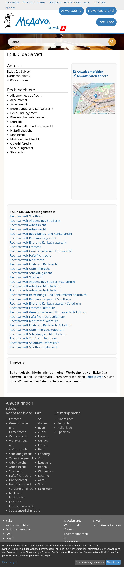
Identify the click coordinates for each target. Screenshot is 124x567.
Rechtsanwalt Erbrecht (25, 247)
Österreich (28, 2)
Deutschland (13, 2)
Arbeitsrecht (17, 462)
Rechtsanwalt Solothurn (26, 216)
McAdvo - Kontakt (18, 529)
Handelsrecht (18, 480)
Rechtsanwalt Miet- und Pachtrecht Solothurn (41, 325)
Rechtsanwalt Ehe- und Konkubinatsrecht (38, 242)
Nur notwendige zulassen (90, 562)
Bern (41, 449)
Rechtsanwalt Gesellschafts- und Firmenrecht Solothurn (48, 312)
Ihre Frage (106, 22)
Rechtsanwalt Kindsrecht (27, 260)
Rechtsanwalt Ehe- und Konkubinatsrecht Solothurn (45, 303)
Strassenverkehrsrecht (24, 510)
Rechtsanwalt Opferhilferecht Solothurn (37, 330)
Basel (42, 427)
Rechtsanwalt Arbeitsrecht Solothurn (35, 286)
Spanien (10, 7)
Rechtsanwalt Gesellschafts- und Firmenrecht (41, 251)
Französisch (65, 419)
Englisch (63, 423)
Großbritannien (72, 2)
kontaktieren (94, 377)
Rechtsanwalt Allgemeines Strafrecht (35, 221)
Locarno (43, 475)
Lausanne (44, 462)
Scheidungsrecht (20, 454)
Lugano (43, 436)
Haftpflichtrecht (20, 475)
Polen (87, 2)
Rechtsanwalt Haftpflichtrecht (30, 255)
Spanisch (63, 432)
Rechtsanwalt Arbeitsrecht (28, 225)
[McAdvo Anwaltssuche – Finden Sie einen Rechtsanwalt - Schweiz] (33, 21)
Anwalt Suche (71, 10)
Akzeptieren (113, 562)
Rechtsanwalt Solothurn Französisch (34, 343)
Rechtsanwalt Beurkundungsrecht (33, 238)
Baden (42, 467)
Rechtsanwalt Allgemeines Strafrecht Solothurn (42, 282)
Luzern (42, 445)
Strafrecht (16, 471)
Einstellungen (9, 562)
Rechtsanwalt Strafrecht (26, 277)
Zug (40, 458)
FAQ (8, 534)
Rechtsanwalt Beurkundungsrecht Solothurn (40, 299)
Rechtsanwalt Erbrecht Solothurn (32, 308)
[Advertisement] (39, 177)
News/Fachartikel (101, 10)
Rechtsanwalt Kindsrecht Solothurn (34, 321)
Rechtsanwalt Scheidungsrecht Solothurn (38, 334)
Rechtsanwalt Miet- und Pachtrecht (34, 264)
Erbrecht (15, 419)
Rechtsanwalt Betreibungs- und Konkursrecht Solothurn (48, 295)
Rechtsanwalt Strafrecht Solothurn (33, 338)
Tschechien (99, 2)
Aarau (42, 480)
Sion (41, 484)
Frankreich (55, 2)
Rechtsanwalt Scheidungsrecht (31, 273)
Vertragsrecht (18, 436)
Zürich (42, 432)
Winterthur (45, 471)
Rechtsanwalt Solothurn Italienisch (34, 347)
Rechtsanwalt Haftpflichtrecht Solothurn (37, 316)
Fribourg (44, 454)
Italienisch (64, 427)
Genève (43, 441)
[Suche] (112, 42)
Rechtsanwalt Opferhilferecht (30, 268)
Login (9, 538)
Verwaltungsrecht (21, 458)
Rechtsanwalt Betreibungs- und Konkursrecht (41, 234)
